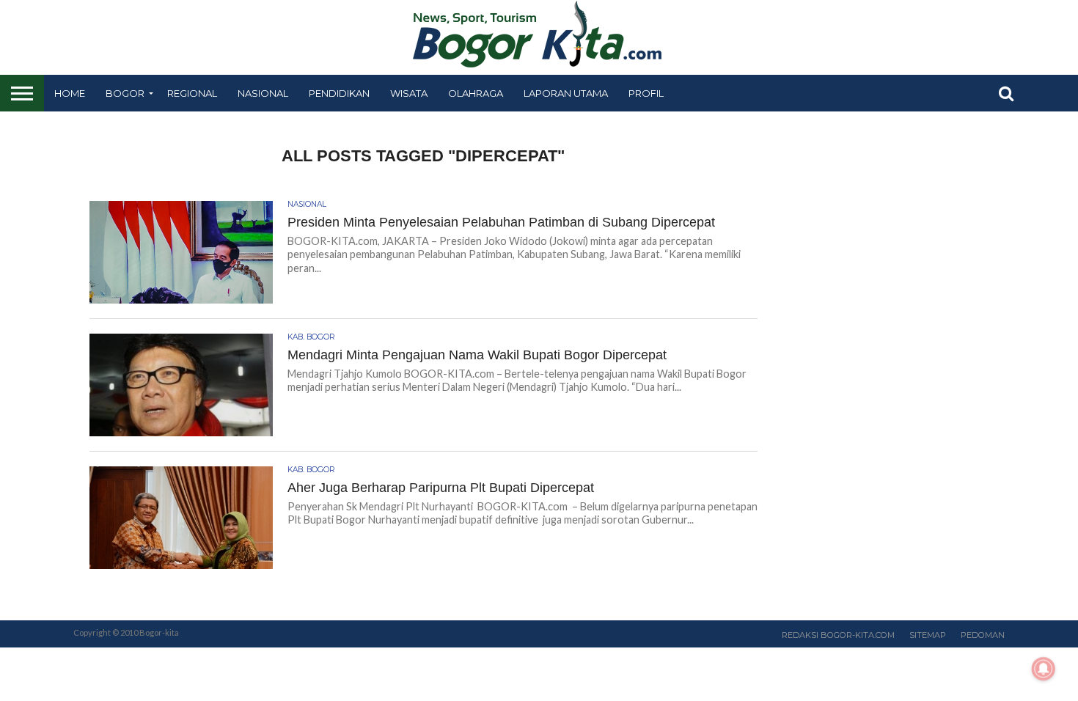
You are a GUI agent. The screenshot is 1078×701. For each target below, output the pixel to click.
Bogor (125, 93)
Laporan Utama (566, 93)
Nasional (263, 93)
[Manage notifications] (1043, 668)
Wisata (409, 93)
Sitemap (927, 635)
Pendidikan (339, 93)
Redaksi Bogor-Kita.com (838, 635)
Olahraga (475, 93)
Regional (192, 93)
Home (69, 93)
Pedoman (983, 635)
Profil (646, 93)
